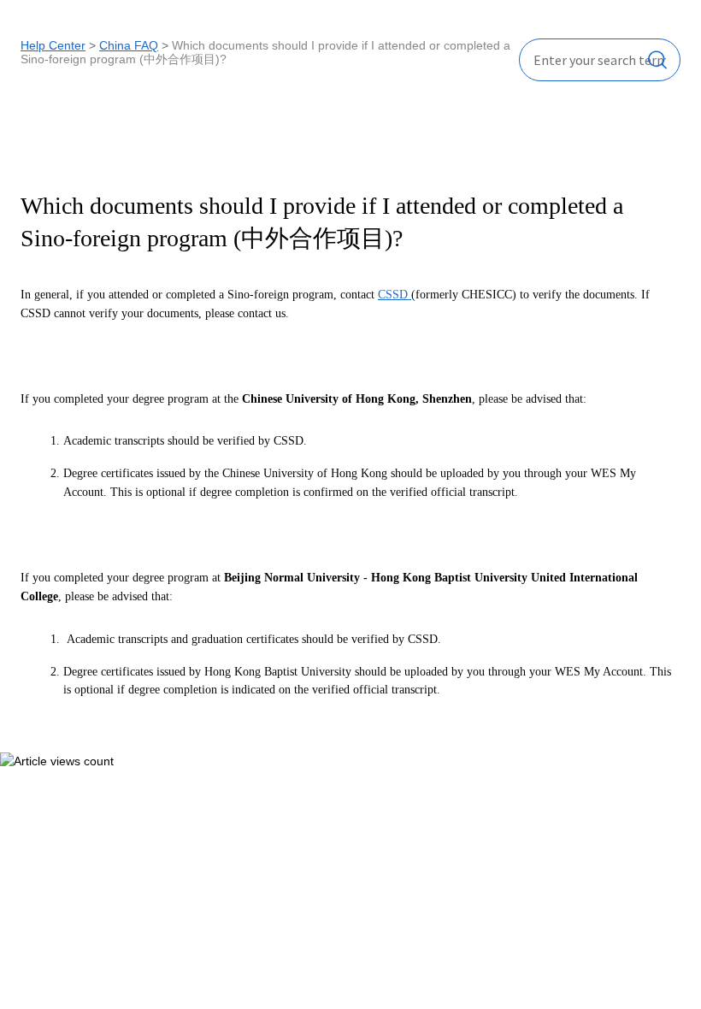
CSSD (394, 294)
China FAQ (128, 45)
